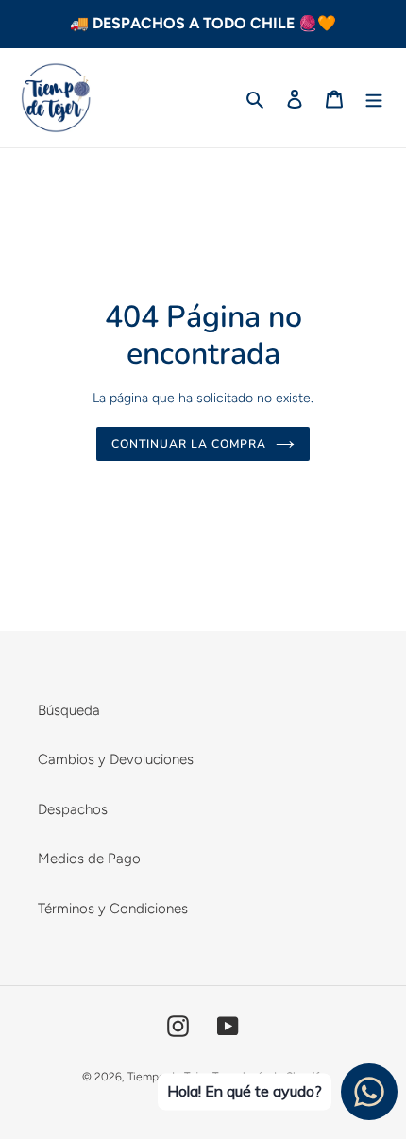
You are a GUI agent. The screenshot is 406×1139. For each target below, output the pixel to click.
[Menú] (374, 97)
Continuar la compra (188, 443)
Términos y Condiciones (113, 908)
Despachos (73, 809)
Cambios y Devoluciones (116, 759)
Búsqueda (69, 710)
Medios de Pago (89, 858)
